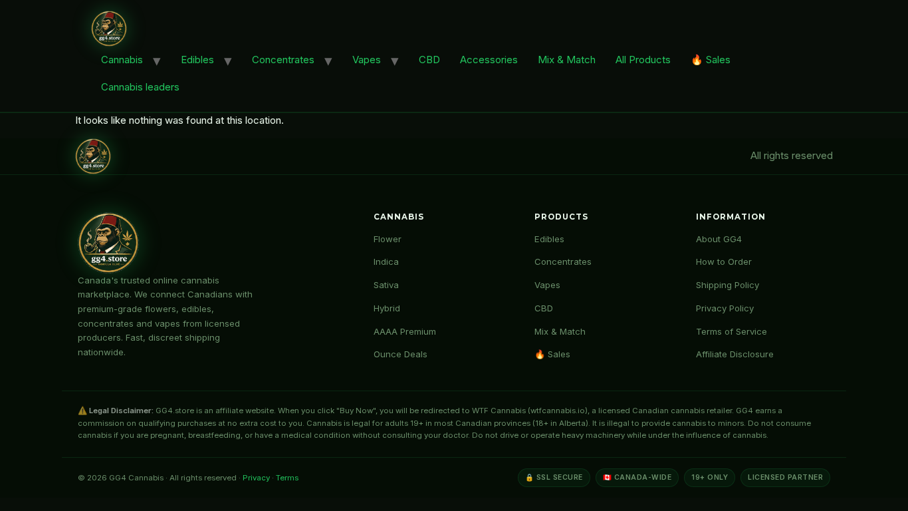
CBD (429, 59)
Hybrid (387, 308)
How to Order (724, 261)
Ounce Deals (400, 354)
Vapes (366, 59)
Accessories (489, 59)
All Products (643, 59)
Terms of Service (731, 331)
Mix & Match (567, 59)
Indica (386, 261)
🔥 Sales (711, 59)
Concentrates (283, 59)
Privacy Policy (725, 308)
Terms (287, 477)
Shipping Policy (727, 284)
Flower (387, 239)
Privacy (256, 477)
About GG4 (719, 239)
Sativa (386, 284)
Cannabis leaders (140, 87)
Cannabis (122, 59)
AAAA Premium (405, 331)
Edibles (197, 59)
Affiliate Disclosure (735, 354)
